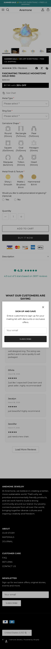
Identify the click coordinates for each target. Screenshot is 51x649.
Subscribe (25, 339)
